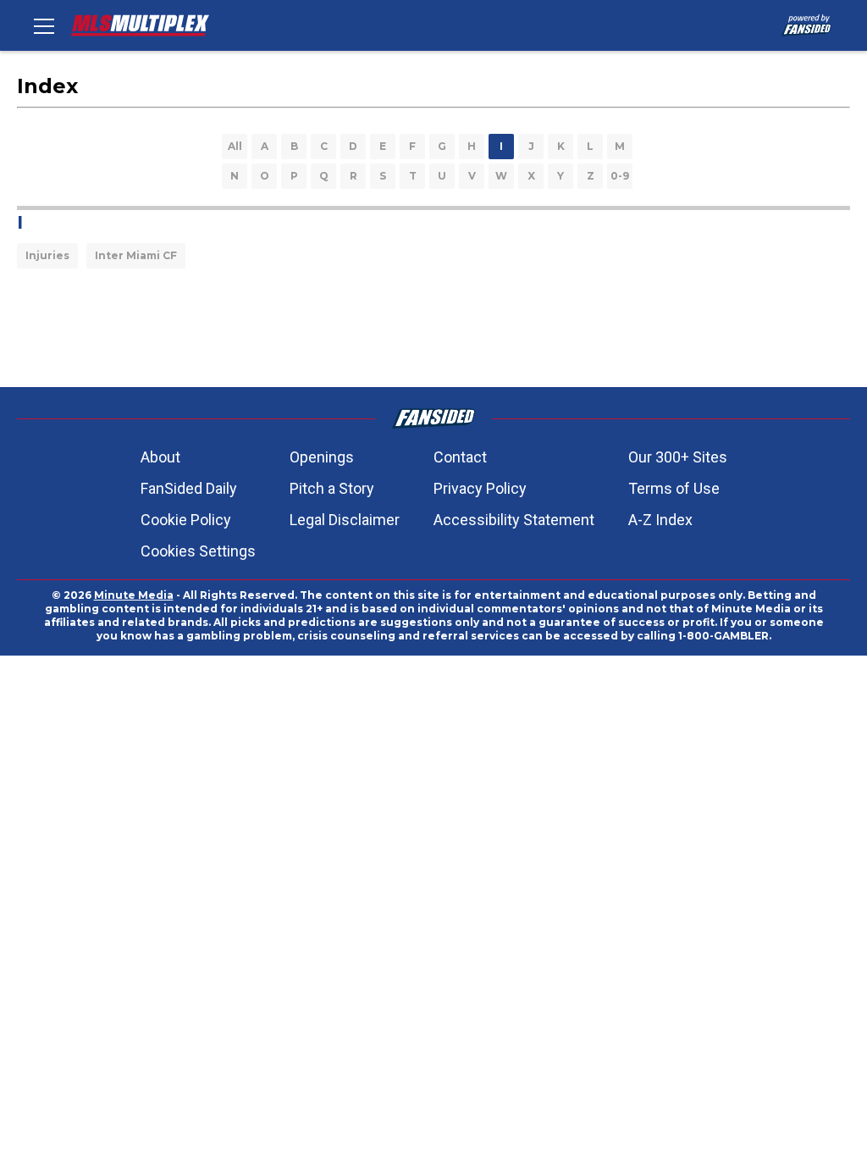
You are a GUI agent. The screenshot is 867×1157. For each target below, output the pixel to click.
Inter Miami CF (136, 255)
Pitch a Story (332, 488)
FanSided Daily (189, 488)
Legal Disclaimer (345, 520)
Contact (460, 457)
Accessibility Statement (514, 520)
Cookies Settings (198, 551)
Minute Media (134, 595)
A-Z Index (660, 520)
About (160, 457)
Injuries (47, 255)
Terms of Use (674, 488)
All (235, 146)
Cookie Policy (186, 520)
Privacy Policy (480, 488)
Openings (322, 457)
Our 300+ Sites (677, 457)
